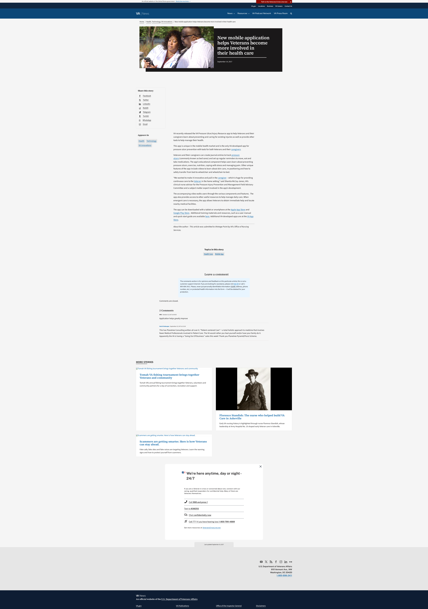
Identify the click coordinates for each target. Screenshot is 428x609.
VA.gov (139, 605)
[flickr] (290, 561)
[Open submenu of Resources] (248, 13)
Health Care (208, 254)
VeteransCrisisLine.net (212, 528)
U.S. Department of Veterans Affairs (179, 599)
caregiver (222, 177)
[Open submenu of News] (234, 13)
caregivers (236, 149)
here (207, 216)
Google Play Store (181, 213)
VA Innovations (145, 145)
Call (198, 502)
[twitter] (266, 561)
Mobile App (219, 254)
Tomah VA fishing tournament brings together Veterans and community (169, 376)
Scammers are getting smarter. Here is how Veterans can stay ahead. (173, 443)
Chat (200, 515)
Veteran (197, 181)
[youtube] (261, 561)
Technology (151, 141)
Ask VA (236, 284)
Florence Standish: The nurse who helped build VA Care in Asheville (252, 416)
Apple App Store (238, 209)
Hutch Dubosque (164, 326)
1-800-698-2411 (284, 575)
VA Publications (182, 605)
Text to (191, 508)
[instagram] (281, 561)
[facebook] (276, 561)
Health (141, 141)
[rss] (271, 561)
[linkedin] (285, 561)
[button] (291, 13)
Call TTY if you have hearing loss (212, 521)
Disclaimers (261, 605)
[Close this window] (260, 466)
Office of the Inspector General (229, 605)
